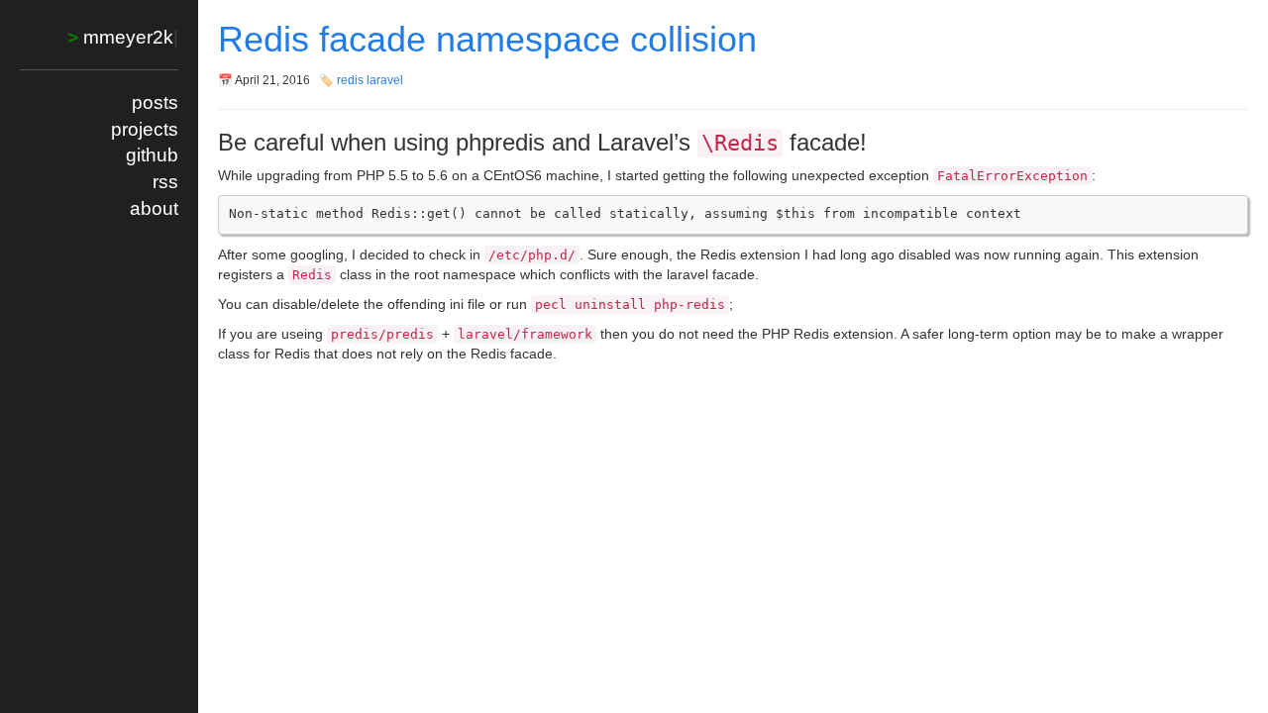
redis (350, 80)
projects (144, 129)
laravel (385, 80)
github (152, 155)
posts (155, 102)
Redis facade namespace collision (487, 39)
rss (165, 181)
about (154, 208)
